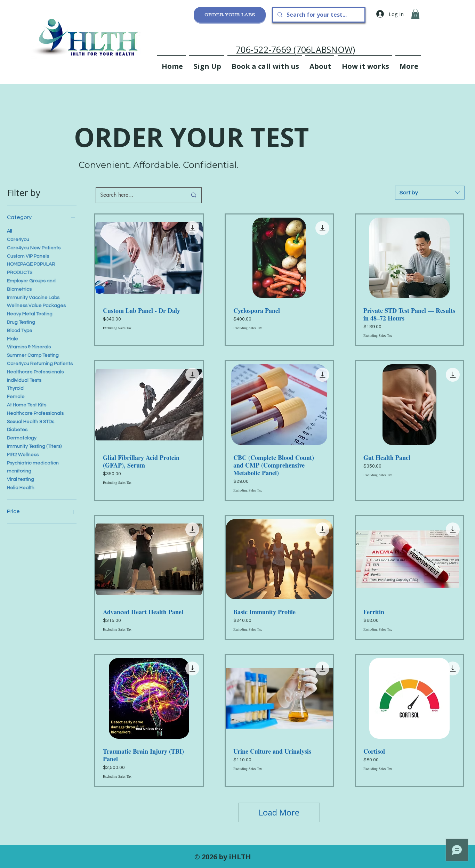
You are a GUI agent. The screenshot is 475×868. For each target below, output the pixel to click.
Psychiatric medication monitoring (33, 467)
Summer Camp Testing (33, 355)
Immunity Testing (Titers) (34, 446)
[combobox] (430, 193)
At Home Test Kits (26, 405)
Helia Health (20, 487)
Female (16, 396)
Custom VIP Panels (28, 256)
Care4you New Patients (34, 247)
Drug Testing (21, 322)
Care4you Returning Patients (40, 363)
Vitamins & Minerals (29, 346)
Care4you (18, 239)
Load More (279, 812)
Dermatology (22, 438)
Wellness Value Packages (36, 305)
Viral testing (20, 479)
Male (12, 338)
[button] (415, 14)
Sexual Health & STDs (30, 421)
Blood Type (19, 330)
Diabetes (17, 429)
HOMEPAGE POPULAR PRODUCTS (31, 268)
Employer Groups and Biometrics (31, 285)
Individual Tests (24, 380)
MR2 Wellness (23, 454)
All (9, 231)
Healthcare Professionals (35, 372)
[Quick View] (149, 257)
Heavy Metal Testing (30, 313)
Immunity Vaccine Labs (33, 297)
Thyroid (15, 388)
